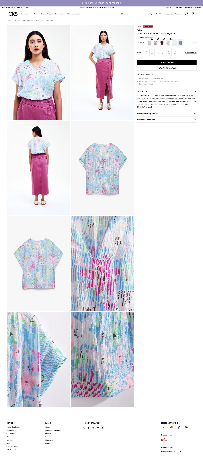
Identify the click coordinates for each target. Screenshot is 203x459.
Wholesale (49, 440)
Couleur (140, 42)
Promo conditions (13, 427)
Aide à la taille (11, 449)
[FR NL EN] (158, 14)
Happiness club (12, 430)
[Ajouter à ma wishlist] (193, 26)
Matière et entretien (146, 119)
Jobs (8, 443)
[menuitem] (26, 14)
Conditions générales (53, 430)
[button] (26, 14)
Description (142, 91)
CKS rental (10, 433)
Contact (9, 440)
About (47, 427)
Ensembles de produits (147, 113)
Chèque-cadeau (12, 446)
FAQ (7, 436)
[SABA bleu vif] (149, 42)
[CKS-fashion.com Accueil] (13, 14)
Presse (47, 436)
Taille (139, 52)
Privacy (48, 433)
